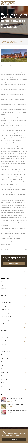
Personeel (3, 361)
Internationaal (4, 330)
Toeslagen (3, 382)
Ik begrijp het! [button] (14, 439)
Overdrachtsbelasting (6, 354)
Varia (2, 386)
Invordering (3, 334)
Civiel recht (3, 299)
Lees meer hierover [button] (15, 435)
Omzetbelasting (10, 40)
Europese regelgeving (6, 320)
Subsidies (3, 375)
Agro (2, 281)
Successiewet (4, 379)
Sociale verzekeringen (6, 372)
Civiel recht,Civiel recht (6, 302)
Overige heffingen (5, 358)
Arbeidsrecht (4, 288)
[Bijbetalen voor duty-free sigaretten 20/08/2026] (14, 408)
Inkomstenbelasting (5, 327)
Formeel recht (4, 323)
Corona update (4, 306)
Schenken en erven (5, 368)
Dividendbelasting (5, 309)
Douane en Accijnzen (6, 313)
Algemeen (3, 285)
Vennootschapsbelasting (6, 389)
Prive (2, 365)
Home (2, 40)
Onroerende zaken (5, 351)
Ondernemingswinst (5, 348)
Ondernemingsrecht (5, 344)
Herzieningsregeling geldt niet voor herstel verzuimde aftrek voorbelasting (12, 42)
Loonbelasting (4, 337)
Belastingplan (4, 295)
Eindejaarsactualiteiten (6, 316)
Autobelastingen (5, 292)
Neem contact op (14, 263)
